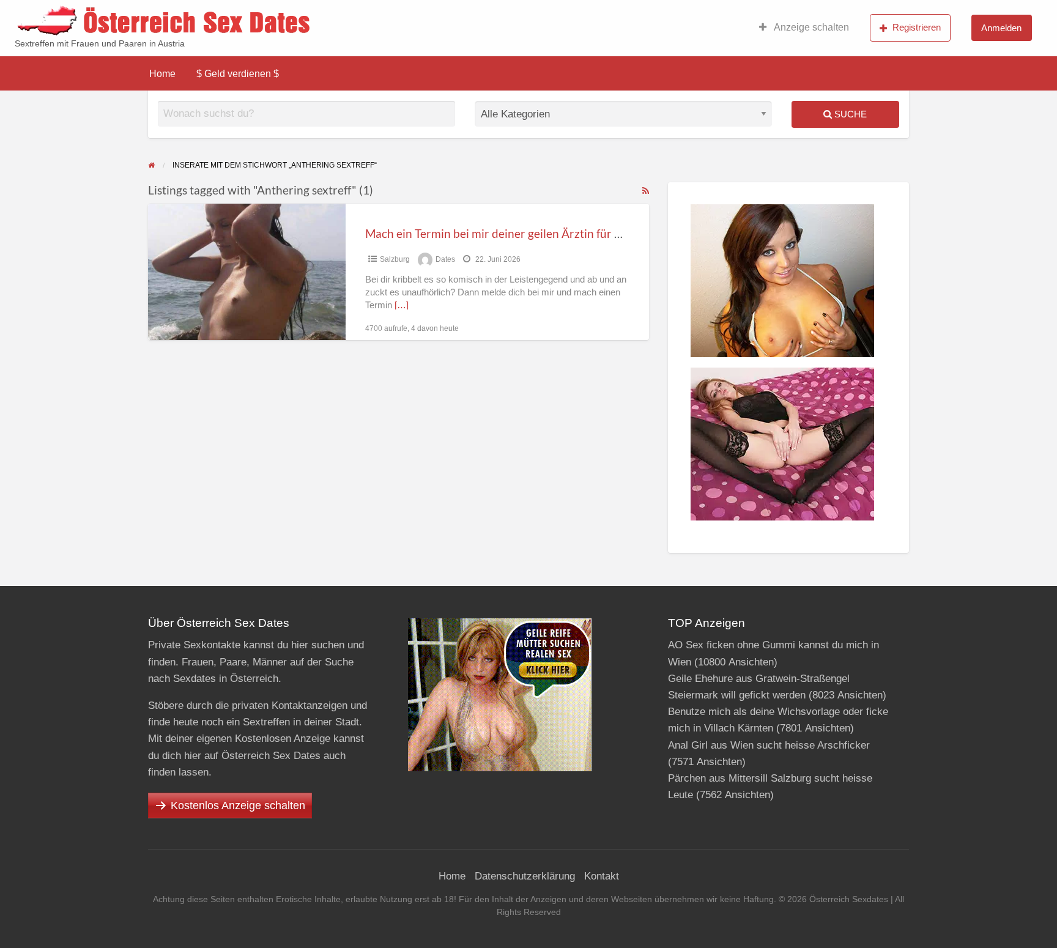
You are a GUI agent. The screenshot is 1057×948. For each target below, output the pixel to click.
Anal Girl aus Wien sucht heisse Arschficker (769, 745)
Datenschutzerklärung (525, 876)
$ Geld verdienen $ (237, 74)
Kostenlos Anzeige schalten (238, 805)
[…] (402, 305)
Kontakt (601, 876)
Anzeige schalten (810, 27)
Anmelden (1001, 28)
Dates (445, 259)
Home (162, 74)
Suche (849, 114)
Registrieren (916, 27)
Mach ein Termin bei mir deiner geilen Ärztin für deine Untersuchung (542, 233)
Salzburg (395, 259)
